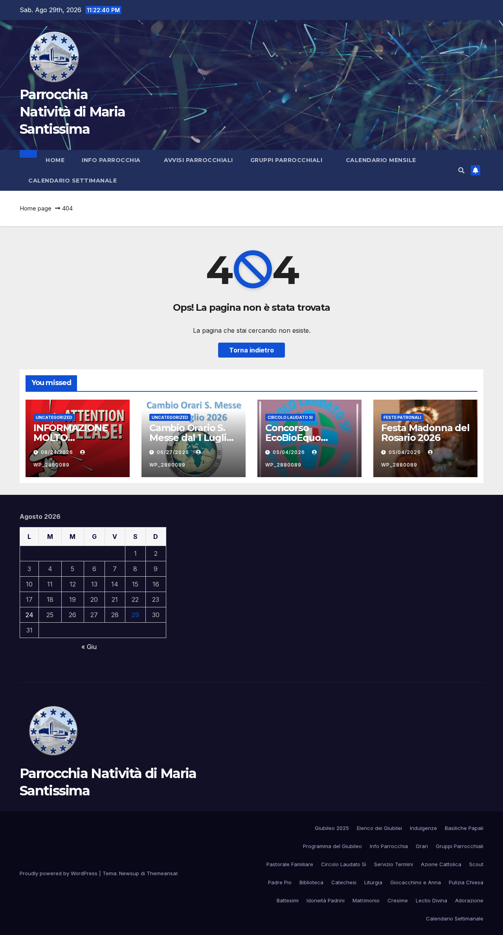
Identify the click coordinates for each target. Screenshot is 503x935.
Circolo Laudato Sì (343, 864)
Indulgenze (423, 828)
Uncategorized (54, 417)
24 (29, 615)
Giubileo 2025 (332, 828)
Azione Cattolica (441, 864)
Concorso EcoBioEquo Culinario (293, 437)
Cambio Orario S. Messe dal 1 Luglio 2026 (190, 437)
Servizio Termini (393, 864)
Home (55, 160)
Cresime (397, 900)
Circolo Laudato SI (290, 417)
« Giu (89, 647)
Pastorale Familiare (289, 864)
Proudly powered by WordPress (59, 873)
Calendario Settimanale (72, 180)
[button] (461, 170)
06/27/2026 (174, 452)
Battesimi (288, 900)
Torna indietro (251, 350)
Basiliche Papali (464, 828)
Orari (422, 846)
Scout (476, 864)
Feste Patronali (402, 417)
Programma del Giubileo (332, 846)
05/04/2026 (290, 452)
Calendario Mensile (381, 160)
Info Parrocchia (112, 160)
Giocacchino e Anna (415, 882)
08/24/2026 (58, 452)
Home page (35, 208)
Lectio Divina (431, 900)
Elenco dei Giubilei (379, 828)
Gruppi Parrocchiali (287, 160)
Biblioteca (311, 882)
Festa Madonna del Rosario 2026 (425, 432)
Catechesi (343, 882)
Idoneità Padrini (326, 900)
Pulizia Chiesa (466, 882)
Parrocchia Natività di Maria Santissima (72, 111)
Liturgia (373, 882)
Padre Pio (280, 882)
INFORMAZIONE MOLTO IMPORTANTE (70, 437)
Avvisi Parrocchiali (198, 160)
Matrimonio (366, 900)
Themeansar (162, 873)
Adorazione (469, 900)
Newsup (129, 873)
